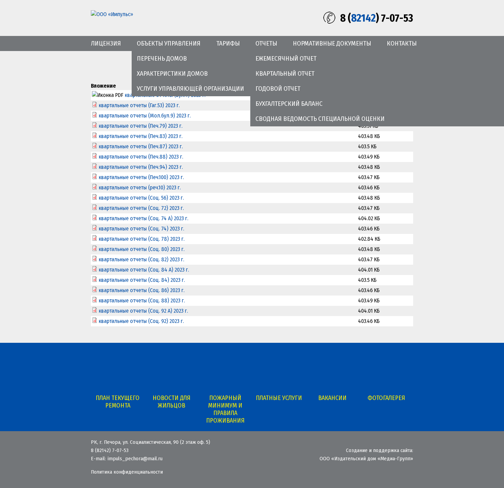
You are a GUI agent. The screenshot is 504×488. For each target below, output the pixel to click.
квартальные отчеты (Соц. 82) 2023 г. (141, 259)
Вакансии (332, 398)
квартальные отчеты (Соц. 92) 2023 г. (141, 321)
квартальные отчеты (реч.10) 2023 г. (140, 187)
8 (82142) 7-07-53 (110, 450)
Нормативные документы (332, 43)
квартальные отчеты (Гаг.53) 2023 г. (139, 105)
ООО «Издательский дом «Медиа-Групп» (366, 458)
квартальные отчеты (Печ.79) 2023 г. (140, 126)
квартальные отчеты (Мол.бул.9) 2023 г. (145, 115)
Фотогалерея (386, 398)
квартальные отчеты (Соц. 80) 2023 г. (141, 249)
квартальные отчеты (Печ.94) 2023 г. (141, 167)
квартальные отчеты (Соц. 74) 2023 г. (141, 228)
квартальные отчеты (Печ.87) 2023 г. (141, 146)
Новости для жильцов (171, 401)
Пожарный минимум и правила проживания (225, 409)
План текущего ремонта (118, 401)
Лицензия (106, 43)
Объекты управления (169, 43)
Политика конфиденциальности (127, 472)
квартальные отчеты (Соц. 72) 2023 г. (141, 208)
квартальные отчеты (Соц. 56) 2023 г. (141, 198)
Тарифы (228, 43)
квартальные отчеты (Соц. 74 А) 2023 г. (143, 218)
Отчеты (266, 43)
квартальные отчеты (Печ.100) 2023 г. (141, 177)
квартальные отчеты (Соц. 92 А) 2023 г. (143, 311)
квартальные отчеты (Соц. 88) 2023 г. (142, 300)
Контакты (402, 43)
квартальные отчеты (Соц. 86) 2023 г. (141, 290)
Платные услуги (279, 398)
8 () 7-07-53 (376, 18)
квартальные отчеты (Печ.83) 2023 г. (140, 136)
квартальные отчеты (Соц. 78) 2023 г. (141, 239)
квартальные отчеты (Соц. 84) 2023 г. (142, 280)
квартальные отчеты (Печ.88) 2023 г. (141, 156)
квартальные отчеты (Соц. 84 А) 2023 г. (144, 269)
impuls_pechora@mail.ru (135, 458)
